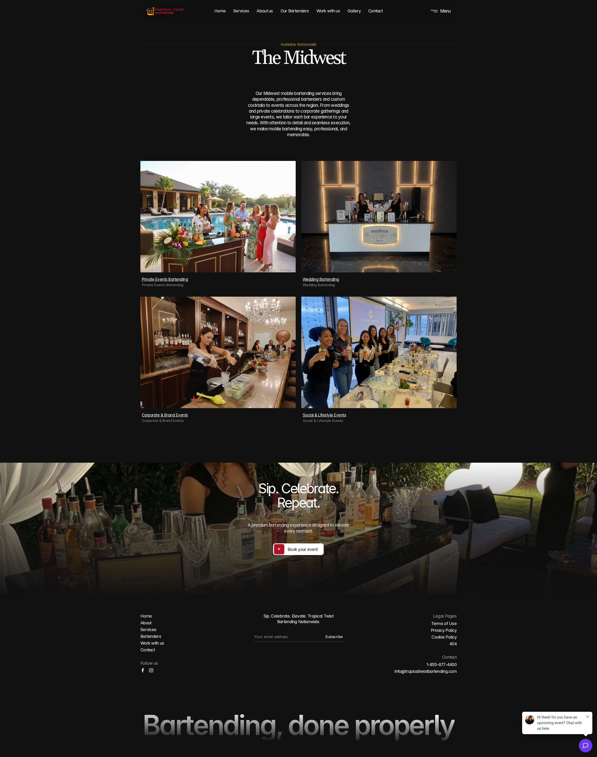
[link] (151, 670)
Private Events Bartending (165, 279)
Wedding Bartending (321, 279)
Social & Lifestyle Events (324, 415)
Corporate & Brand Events (165, 415)
